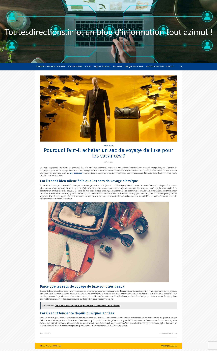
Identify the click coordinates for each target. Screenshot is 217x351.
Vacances (61, 66)
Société (88, 66)
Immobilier (117, 66)
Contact (169, 66)
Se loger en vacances (134, 66)
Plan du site (172, 346)
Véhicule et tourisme (155, 66)
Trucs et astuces (75, 66)
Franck (47, 333)
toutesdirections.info (45, 66)
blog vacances (76, 173)
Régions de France (102, 66)
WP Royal (57, 346)
